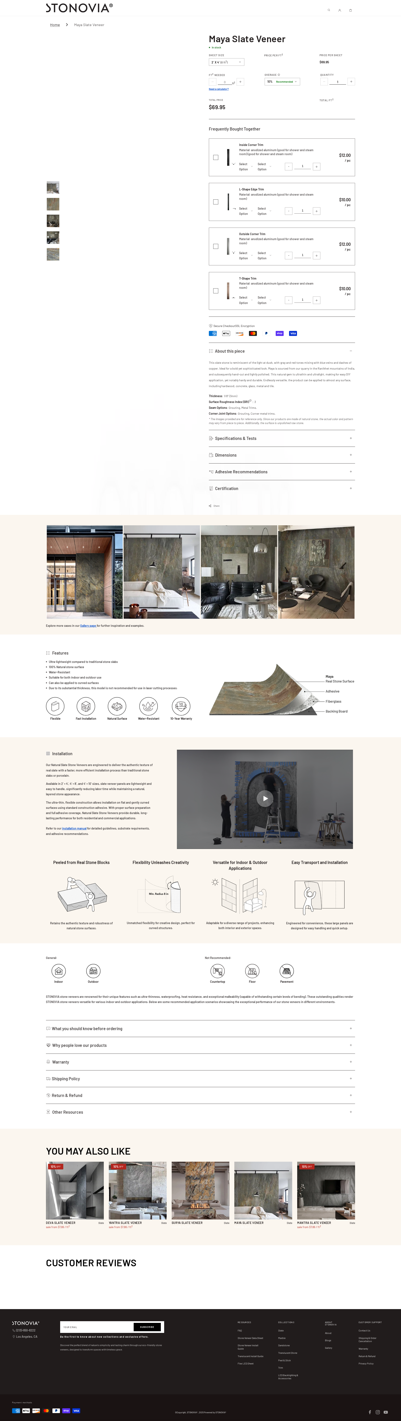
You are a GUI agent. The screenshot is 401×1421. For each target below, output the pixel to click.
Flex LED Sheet (246, 1363)
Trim (280, 1367)
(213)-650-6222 (26, 1330)
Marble (282, 1337)
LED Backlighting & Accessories (288, 1377)
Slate (281, 1330)
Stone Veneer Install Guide (248, 1347)
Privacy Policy (366, 1363)
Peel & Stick (284, 1360)
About (328, 1332)
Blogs (328, 1340)
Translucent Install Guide (250, 1356)
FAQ (240, 1330)
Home (55, 24)
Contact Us (364, 1330)
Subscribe (147, 1327)
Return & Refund (367, 1356)
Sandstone (284, 1345)
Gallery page (88, 625)
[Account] (339, 10)
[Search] (328, 10)
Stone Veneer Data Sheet (250, 1337)
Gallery (328, 1347)
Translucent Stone (287, 1352)
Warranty (363, 1348)
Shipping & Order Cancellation (367, 1339)
